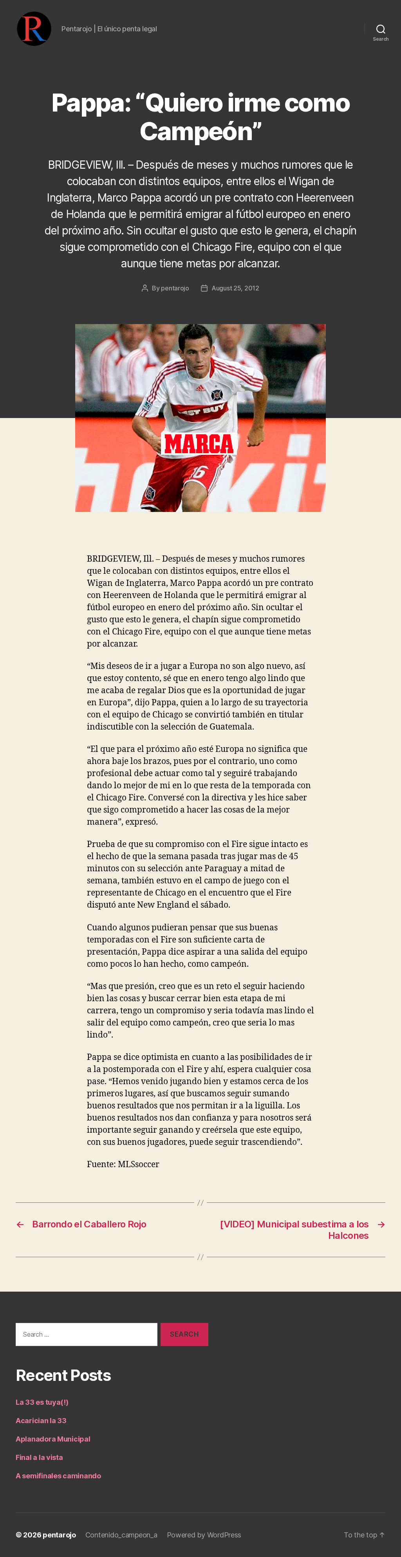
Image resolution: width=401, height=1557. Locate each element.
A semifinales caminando (58, 1476)
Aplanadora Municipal (53, 1439)
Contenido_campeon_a (121, 1535)
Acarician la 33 (41, 1420)
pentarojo (175, 288)
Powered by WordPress (204, 1535)
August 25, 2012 (235, 288)
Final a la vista (39, 1457)
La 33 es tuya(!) (42, 1402)
